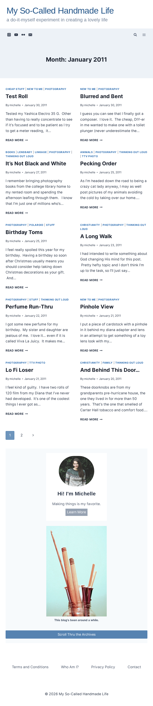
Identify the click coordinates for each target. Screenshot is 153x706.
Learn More (76, 512)
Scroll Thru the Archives (77, 634)
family (108, 362)
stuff (50, 224)
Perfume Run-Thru (29, 306)
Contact (134, 667)
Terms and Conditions (30, 667)
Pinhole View (97, 306)
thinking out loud (20, 156)
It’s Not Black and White (36, 163)
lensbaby (25, 152)
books (10, 152)
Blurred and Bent (101, 96)
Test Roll (17, 96)
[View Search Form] (135, 34)
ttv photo (90, 156)
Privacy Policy (103, 667)
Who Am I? (70, 667)
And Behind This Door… (110, 370)
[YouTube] (16, 34)
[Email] (30, 34)
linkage (41, 152)
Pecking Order (98, 163)
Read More (17, 140)
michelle (15, 105)
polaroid (36, 224)
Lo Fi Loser (19, 370)
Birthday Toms (24, 232)
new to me (35, 89)
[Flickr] (23, 34)
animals (86, 152)
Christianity (90, 224)
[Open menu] (143, 35)
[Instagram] (9, 34)
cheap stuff (15, 89)
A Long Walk (96, 236)
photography (55, 89)
